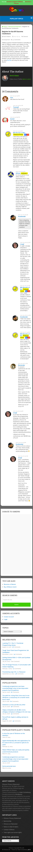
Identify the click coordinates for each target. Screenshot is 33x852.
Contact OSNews (9, 829)
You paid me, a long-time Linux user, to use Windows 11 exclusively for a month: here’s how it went (15, 697)
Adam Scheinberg (25, 792)
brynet (12, 119)
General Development (14, 26)
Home (5, 26)
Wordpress (18, 794)
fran (11, 97)
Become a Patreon (10, 584)
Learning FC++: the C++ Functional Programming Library (12, 644)
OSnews (11, 848)
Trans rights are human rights (13, 832)
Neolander (21, 365)
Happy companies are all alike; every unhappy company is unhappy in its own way (16, 711)
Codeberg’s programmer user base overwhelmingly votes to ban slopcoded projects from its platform (15, 688)
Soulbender (22, 216)
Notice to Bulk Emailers (11, 827)
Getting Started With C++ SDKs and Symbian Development (16, 658)
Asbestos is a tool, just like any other (13, 705)
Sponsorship (7, 821)
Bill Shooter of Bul (19, 133)
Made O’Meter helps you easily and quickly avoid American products (15, 751)
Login (5, 619)
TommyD (16, 107)
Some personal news (9, 766)
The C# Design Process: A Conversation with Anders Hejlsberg (16, 666)
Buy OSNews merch (10, 587)
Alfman (18, 173)
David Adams (7, 36)
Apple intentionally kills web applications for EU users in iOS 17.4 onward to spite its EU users (16, 742)
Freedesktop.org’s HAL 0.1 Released (13, 672)
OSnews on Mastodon (11, 824)
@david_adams (27, 79)
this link (9, 60)
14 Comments (16, 39)
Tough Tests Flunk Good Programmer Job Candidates (15, 651)
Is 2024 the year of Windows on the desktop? (13, 734)
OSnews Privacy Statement (11, 784)
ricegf (22, 244)
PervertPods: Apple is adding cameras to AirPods (15, 718)
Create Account (9, 617)
